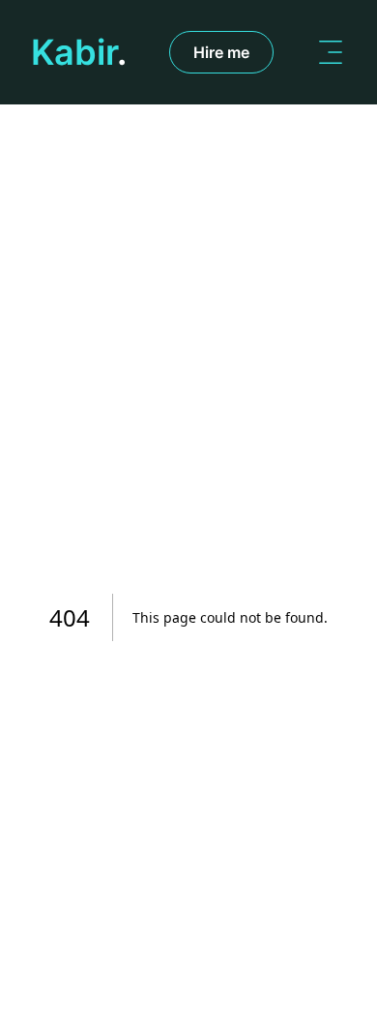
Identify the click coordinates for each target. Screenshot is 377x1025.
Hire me (221, 52)
